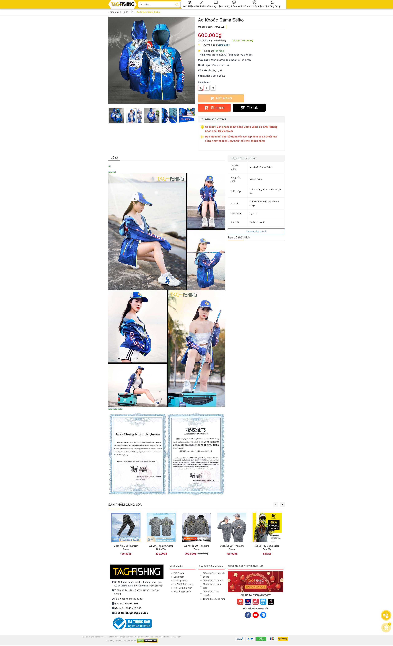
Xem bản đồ (156, 585)
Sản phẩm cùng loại (125, 505)
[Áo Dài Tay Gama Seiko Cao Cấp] (267, 534)
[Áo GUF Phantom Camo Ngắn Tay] (161, 534)
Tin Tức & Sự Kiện (183, 587)
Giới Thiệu (188, 6)
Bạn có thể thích (239, 237)
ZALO (263, 615)
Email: (131, 612)
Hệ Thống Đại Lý (182, 591)
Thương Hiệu (215, 6)
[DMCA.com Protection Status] (147, 640)
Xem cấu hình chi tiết (256, 231)
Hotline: (126, 603)
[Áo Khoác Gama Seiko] (151, 60)
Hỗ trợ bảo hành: (128, 598)
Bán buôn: (128, 608)
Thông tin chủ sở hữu (214, 599)
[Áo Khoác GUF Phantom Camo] (196, 534)
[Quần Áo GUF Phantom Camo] (232, 534)
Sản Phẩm (201, 6)
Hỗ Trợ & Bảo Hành (183, 584)
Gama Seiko (223, 44)
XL (201, 88)
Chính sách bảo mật (213, 580)
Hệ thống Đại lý (272, 6)
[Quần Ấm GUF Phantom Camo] (126, 534)
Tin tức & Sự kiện (254, 6)
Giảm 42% (191, 538)
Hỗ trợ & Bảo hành (233, 6)
